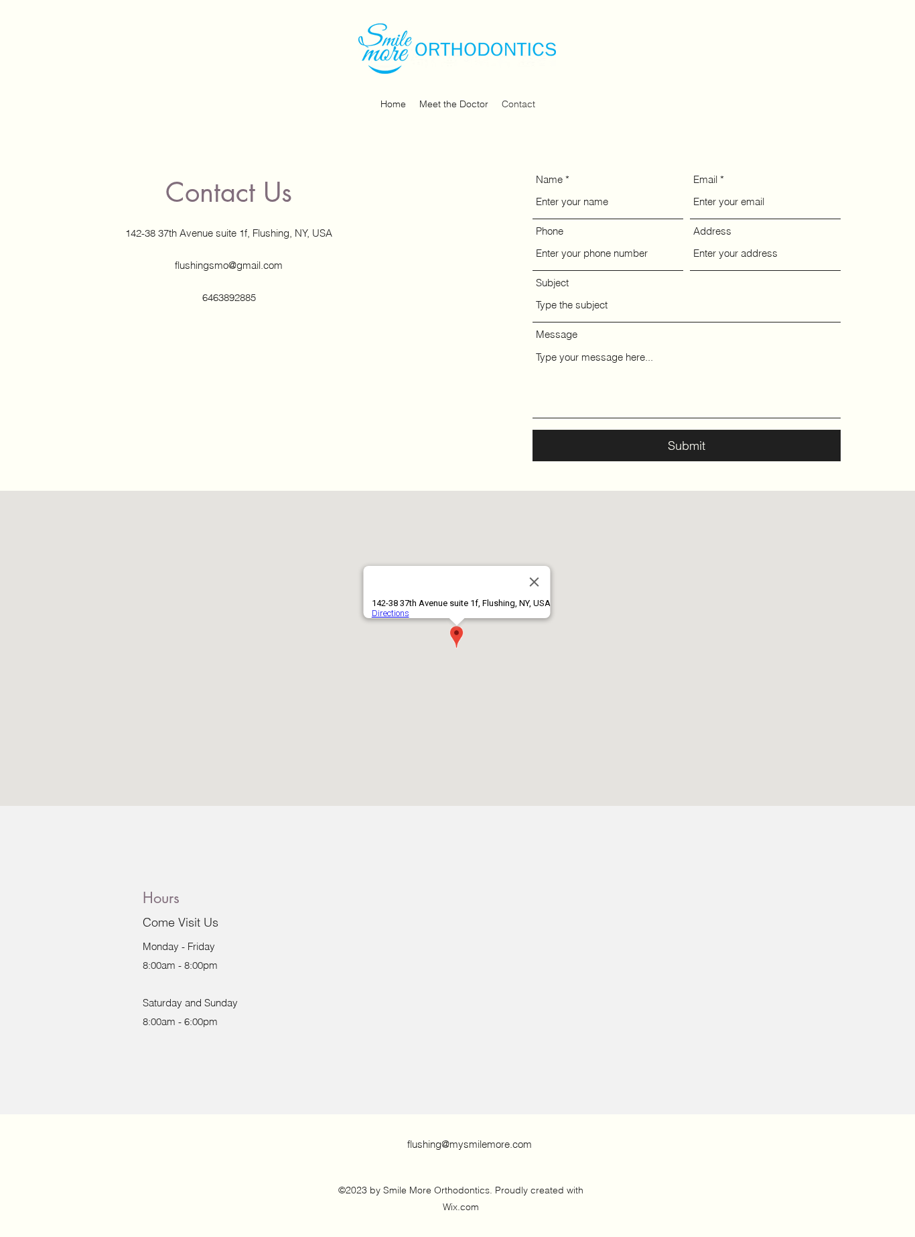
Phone (549, 231)
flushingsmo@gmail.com (229, 265)
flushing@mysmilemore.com (469, 1144)
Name (549, 179)
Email (705, 179)
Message (556, 334)
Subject (552, 283)
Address (712, 231)
